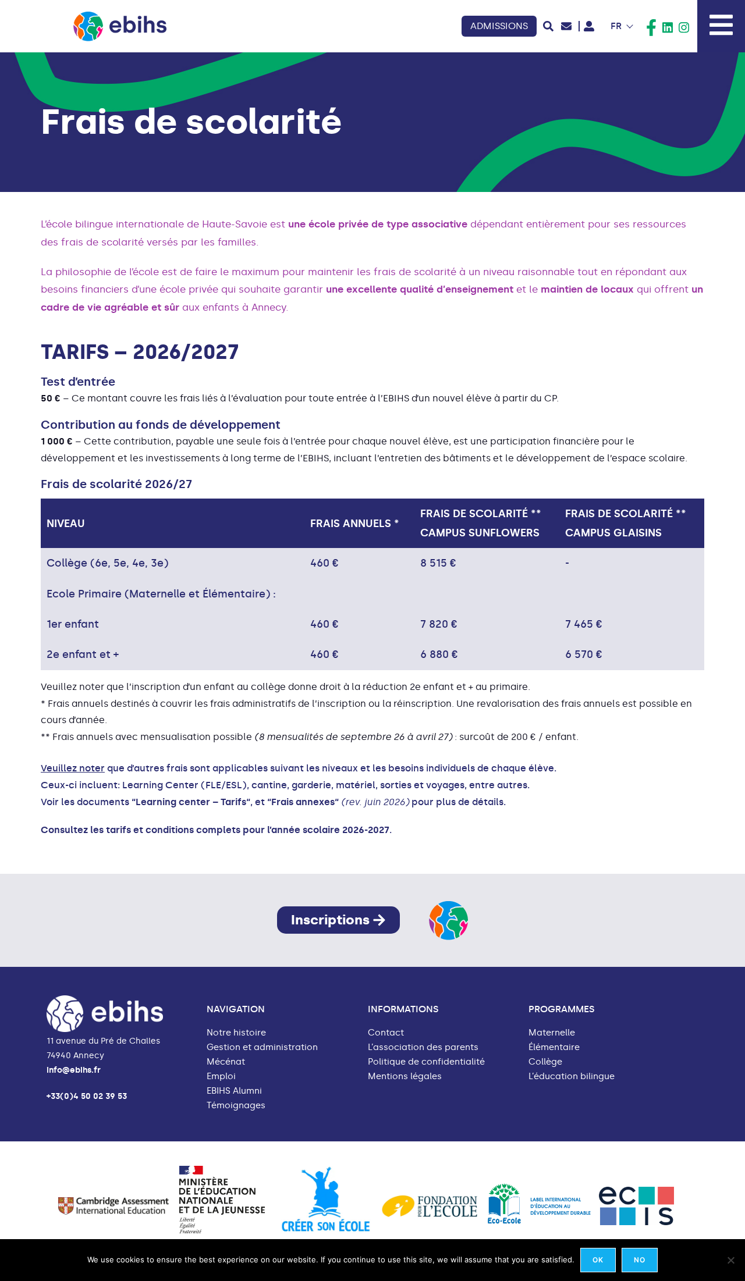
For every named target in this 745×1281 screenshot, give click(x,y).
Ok (598, 1259)
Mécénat (226, 1062)
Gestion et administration (262, 1047)
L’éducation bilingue (571, 1076)
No (639, 1259)
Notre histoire (236, 1033)
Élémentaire (554, 1047)
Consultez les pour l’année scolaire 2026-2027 (215, 829)
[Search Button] (548, 26)
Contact (386, 1033)
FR (616, 25)
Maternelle (551, 1033)
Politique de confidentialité (426, 1062)
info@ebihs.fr (74, 1070)
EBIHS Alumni (234, 1091)
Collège (545, 1062)
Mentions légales (405, 1076)
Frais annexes (303, 801)
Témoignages (236, 1105)
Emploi (221, 1076)
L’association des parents (423, 1047)
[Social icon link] (651, 27)
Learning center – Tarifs (191, 801)
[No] (730, 1260)
